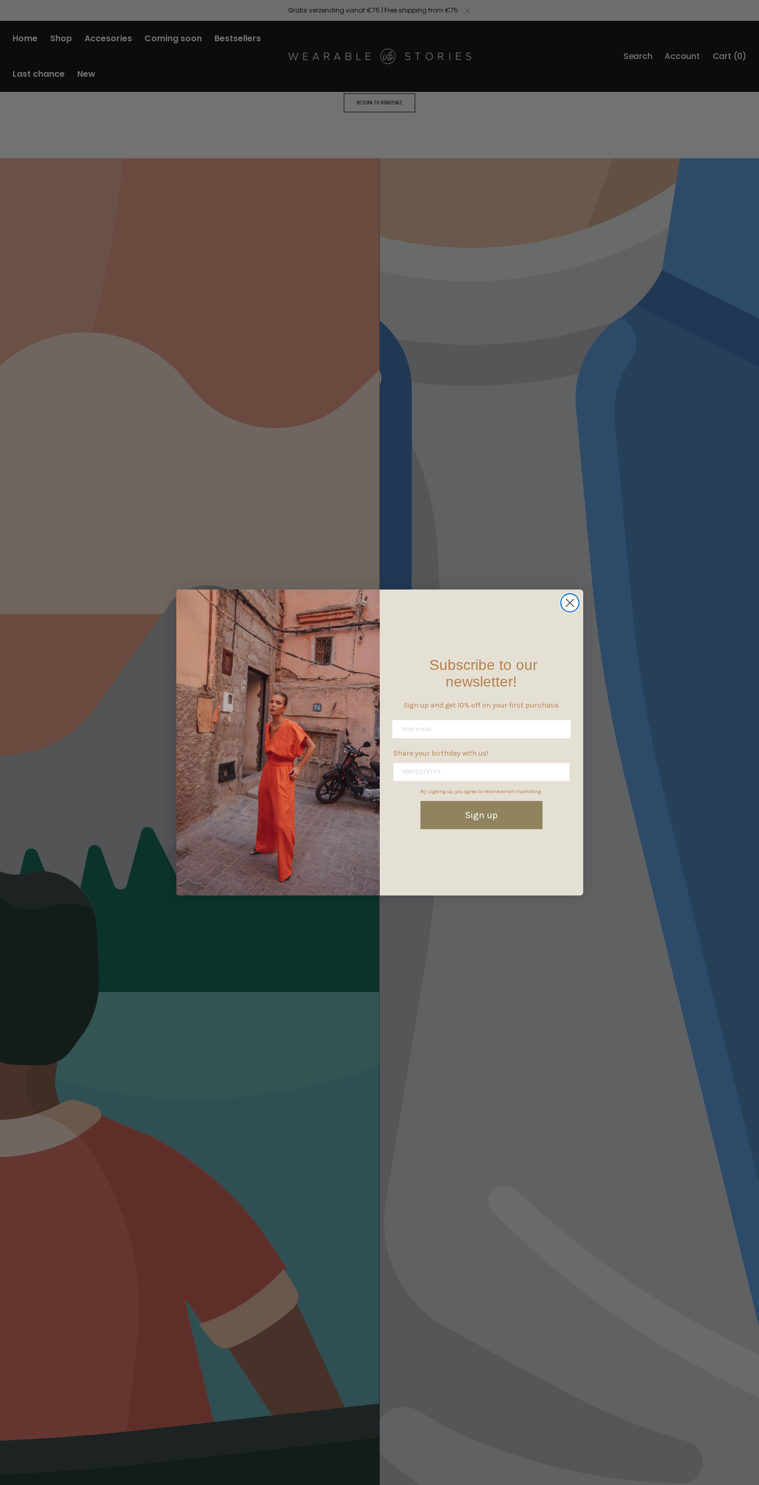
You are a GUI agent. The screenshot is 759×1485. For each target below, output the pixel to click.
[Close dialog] (570, 603)
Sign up (481, 815)
